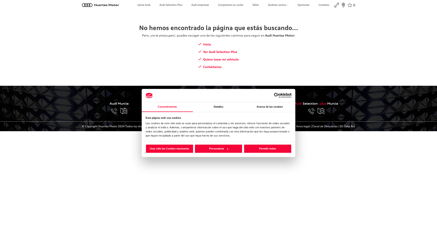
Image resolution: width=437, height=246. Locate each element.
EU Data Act (347, 126)
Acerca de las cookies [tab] (270, 106)
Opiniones (303, 4)
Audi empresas (200, 4)
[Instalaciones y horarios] (343, 5)
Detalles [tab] (218, 106)
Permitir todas (267, 148)
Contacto (324, 4)
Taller (255, 4)
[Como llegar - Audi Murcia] (124, 111)
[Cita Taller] (336, 5)
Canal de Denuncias (325, 126)
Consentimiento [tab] (167, 106)
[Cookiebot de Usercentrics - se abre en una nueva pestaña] (277, 95)
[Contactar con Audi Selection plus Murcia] (313, 111)
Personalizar (216, 148)
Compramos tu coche (230, 4)
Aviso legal (303, 126)
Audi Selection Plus (170, 4)
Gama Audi (143, 4)
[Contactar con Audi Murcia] (116, 111)
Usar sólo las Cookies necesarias (169, 148)
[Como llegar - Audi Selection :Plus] (321, 111)
